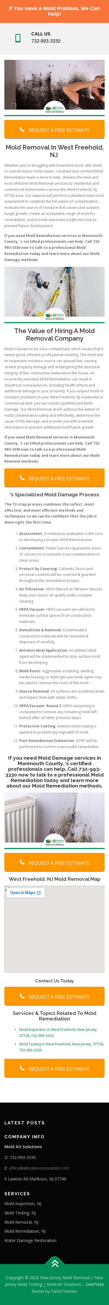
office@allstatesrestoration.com (39, 1168)
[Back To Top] (54, 1264)
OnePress (95, 1284)
